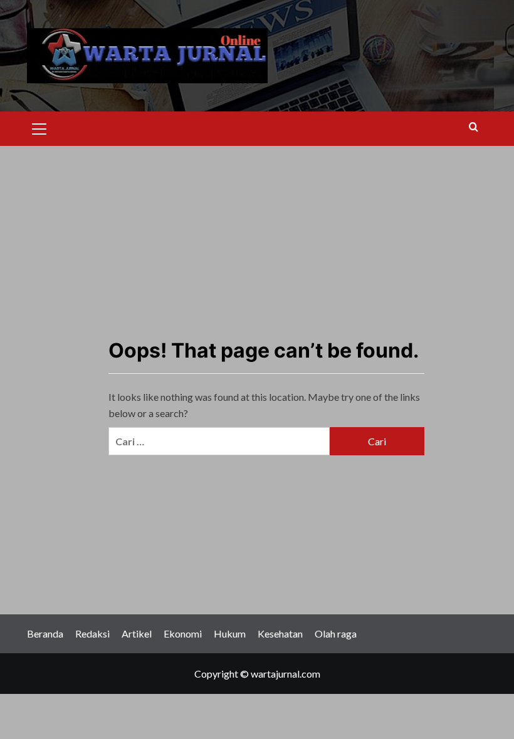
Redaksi (92, 633)
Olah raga (336, 633)
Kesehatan (280, 633)
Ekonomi (183, 633)
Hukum (230, 633)
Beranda (45, 633)
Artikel (137, 633)
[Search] (473, 127)
